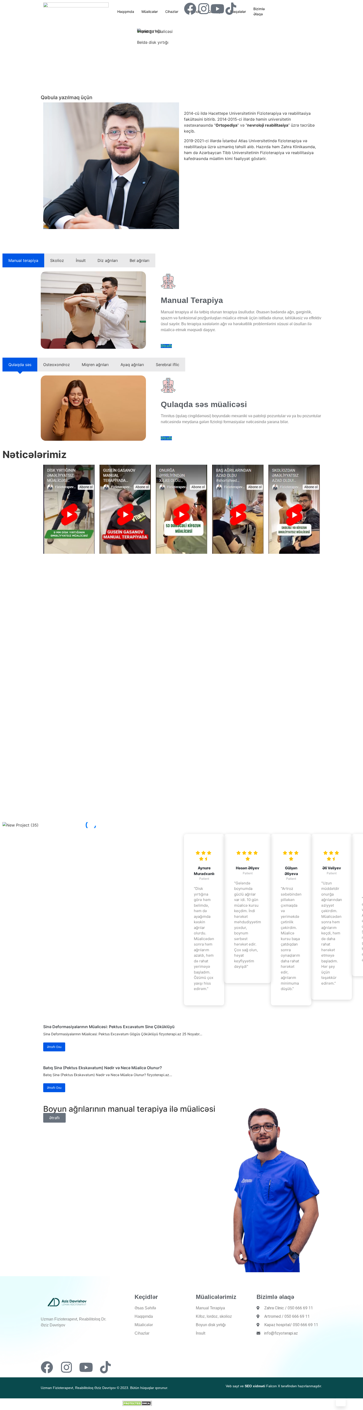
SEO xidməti (255, 1386)
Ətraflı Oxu (54, 1047)
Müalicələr (149, 11)
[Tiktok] (231, 8)
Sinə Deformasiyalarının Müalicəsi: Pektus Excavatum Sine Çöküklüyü (109, 1026)
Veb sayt (232, 1386)
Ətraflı (166, 346)
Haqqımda (125, 11)
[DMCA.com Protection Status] (137, 1404)
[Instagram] (204, 8)
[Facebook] (190, 8)
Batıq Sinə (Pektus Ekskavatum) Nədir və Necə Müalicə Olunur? (102, 1067)
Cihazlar (171, 11)
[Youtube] (217, 8)
